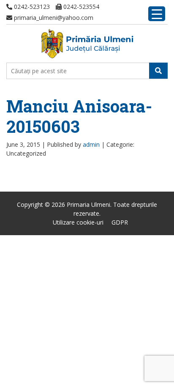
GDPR (119, 222)
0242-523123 (31, 7)
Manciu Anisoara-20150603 (79, 116)
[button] (158, 71)
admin (91, 144)
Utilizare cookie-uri (78, 222)
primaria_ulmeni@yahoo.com (52, 18)
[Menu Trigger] (156, 13)
